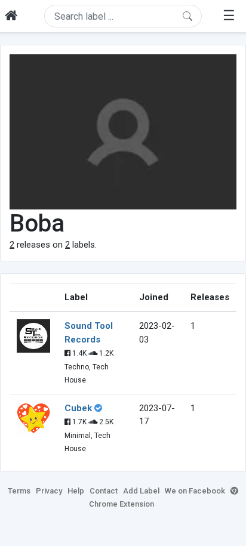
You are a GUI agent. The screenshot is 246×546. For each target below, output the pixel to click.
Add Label (141, 490)
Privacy (49, 490)
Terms (19, 490)
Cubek (78, 408)
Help (75, 490)
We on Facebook (195, 490)
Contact (104, 490)
